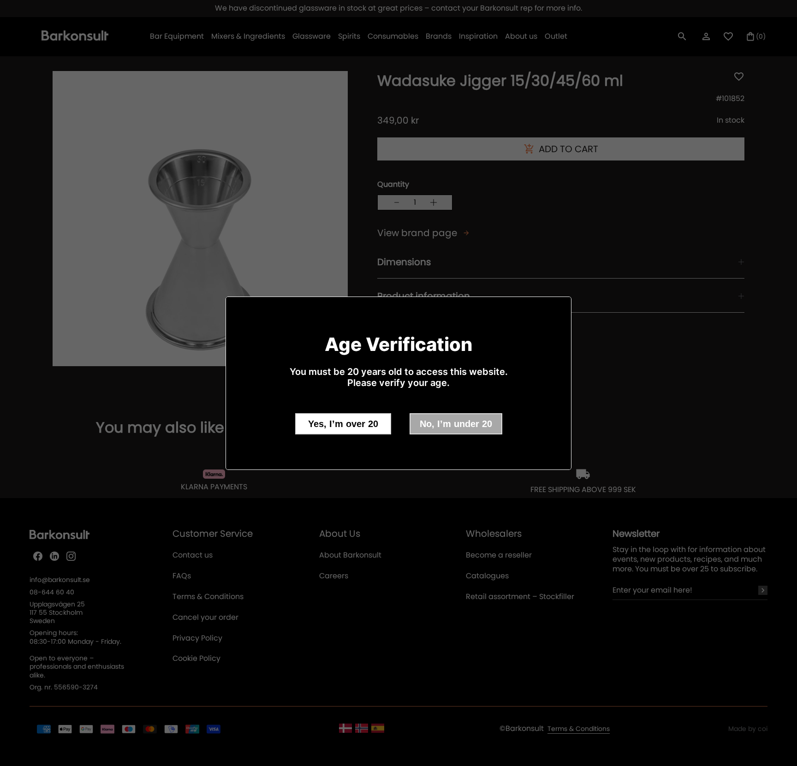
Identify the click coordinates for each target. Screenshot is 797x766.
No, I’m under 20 (456, 424)
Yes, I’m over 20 (343, 424)
